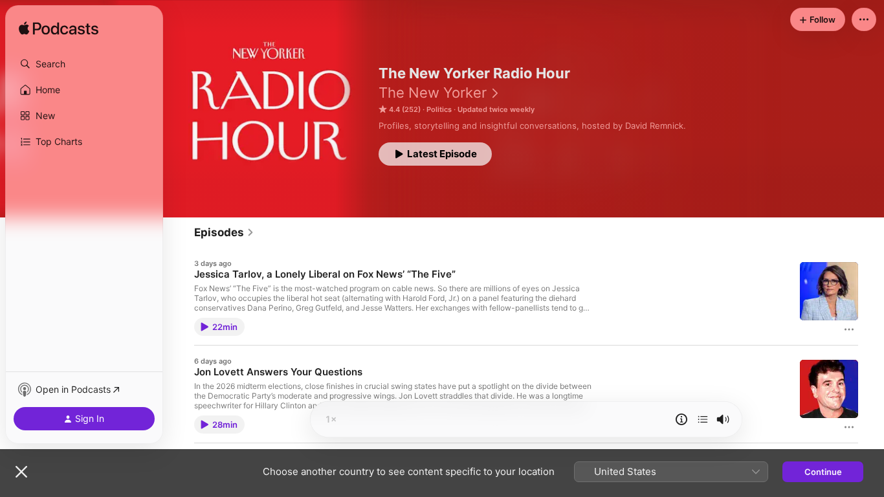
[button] (84, 64)
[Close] (21, 472)
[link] (224, 232)
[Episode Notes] (681, 419)
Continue (823, 472)
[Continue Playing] (703, 419)
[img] (58, 29)
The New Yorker (433, 92)
